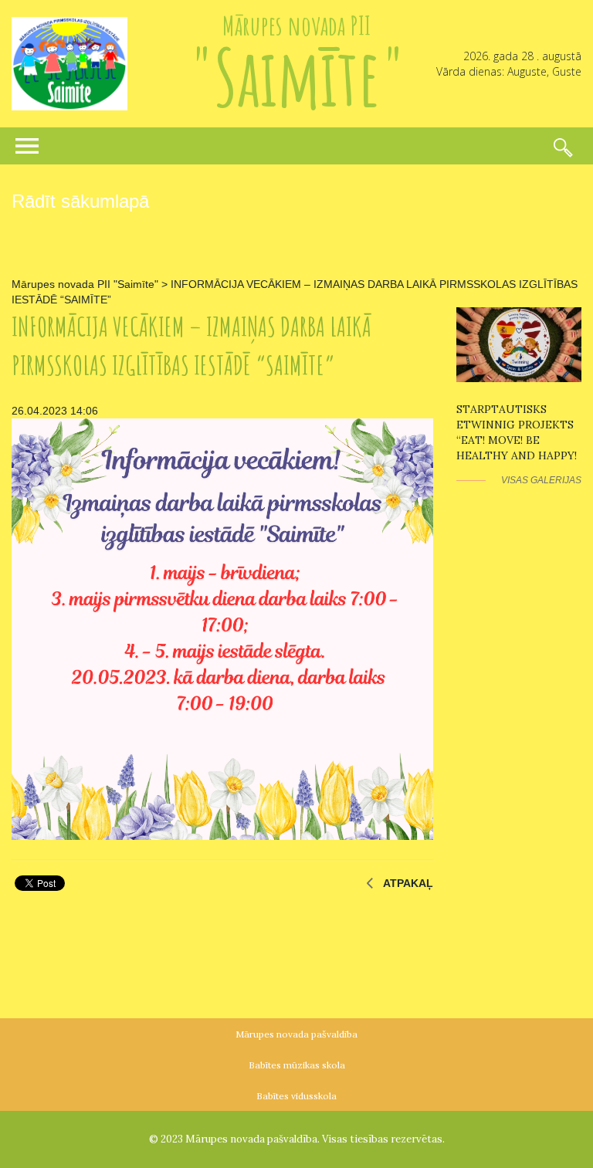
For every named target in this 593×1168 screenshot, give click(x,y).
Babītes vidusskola (296, 1096)
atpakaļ (408, 883)
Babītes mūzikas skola (297, 1065)
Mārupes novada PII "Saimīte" (85, 284)
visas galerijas (541, 480)
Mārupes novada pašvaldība (296, 1034)
